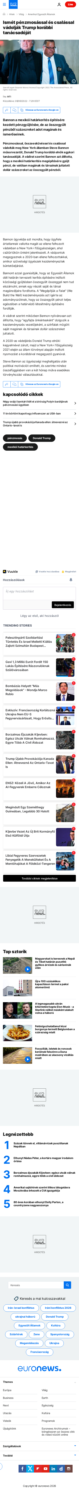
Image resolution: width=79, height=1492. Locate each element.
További (8, 1455)
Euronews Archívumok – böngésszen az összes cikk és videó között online (58, 1431)
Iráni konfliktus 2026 (58, 1307)
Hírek (12, 14)
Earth (45, 1397)
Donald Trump (42, 437)
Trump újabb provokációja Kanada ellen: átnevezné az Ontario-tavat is (35, 424)
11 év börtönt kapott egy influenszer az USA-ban (32, 413)
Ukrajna (54, 1343)
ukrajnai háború (25, 1316)
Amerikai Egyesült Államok (41, 14)
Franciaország (39, 1351)
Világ (21, 14)
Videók (7, 1420)
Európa (7, 1389)
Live (70, 4)
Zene (36, 1334)
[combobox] (39, 1285)
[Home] (4, 14)
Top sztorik (15, 951)
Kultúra (55, 1325)
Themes (8, 1381)
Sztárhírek (16, 1334)
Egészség (47, 1405)
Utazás (7, 1413)
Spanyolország (59, 1334)
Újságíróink (9, 1428)
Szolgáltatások (12, 1446)
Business (8, 1397)
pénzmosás (15, 437)
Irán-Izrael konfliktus (21, 1307)
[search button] (67, 1285)
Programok (48, 1420)
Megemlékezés (29, 1343)
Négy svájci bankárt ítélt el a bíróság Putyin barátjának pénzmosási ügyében (35, 403)
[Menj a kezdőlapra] (13, 4)
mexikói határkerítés (20, 446)
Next (6, 1405)
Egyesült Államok (29, 1325)
